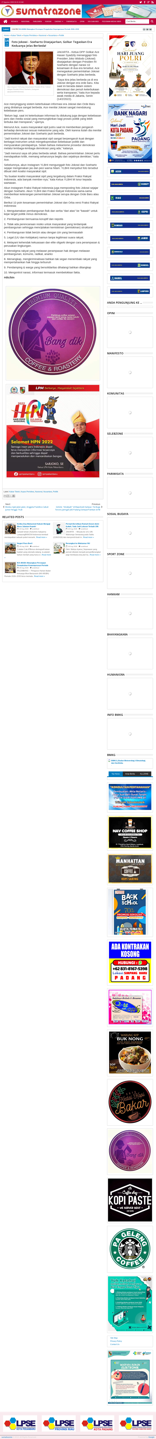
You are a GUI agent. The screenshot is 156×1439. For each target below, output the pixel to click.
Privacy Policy (116, 1341)
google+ (149, 2)
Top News (116, 774)
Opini (82, 21)
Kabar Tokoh (14, 492)
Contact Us (114, 1344)
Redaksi (14, 21)
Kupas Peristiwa (27, 492)
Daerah (58, 21)
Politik (55, 492)
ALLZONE (144, 774)
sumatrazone (7, 1437)
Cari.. (151, 21)
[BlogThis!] (7, 495)
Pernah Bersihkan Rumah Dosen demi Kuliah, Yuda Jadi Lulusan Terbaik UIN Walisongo (51, 29)
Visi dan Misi (93, 21)
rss (152, 2)
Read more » (41, 537)
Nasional (25, 21)
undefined (35, 529)
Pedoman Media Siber (111, 21)
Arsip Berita (130, 774)
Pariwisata (71, 21)
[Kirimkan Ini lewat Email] (5, 495)
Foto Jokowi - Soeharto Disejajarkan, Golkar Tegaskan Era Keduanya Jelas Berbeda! (52, 43)
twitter (141, 2)
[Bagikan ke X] (10, 495)
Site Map (114, 1338)
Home (5, 21)
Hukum (48, 21)
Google (151, 1437)
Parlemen (37, 21)
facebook (145, 2)
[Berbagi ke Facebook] (13, 495)
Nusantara (47, 492)
